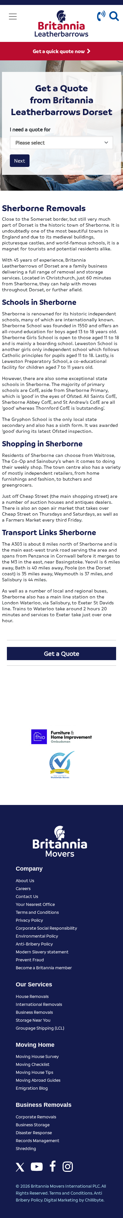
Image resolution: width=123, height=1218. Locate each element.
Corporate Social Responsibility (46, 928)
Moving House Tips (34, 1072)
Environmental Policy (37, 936)
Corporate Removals (36, 1116)
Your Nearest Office (35, 904)
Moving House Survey (37, 1056)
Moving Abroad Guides (38, 1080)
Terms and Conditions (37, 912)
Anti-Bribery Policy (34, 943)
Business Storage (33, 1124)
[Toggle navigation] (13, 16)
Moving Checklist (33, 1064)
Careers (23, 888)
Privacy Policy (29, 920)
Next (19, 160)
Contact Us (27, 896)
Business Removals (34, 1012)
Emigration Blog (32, 1088)
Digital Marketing (61, 1199)
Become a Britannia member (44, 967)
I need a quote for (30, 129)
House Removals (32, 996)
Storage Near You (33, 1020)
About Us (25, 880)
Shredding (26, 1148)
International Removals (39, 1004)
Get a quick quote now (59, 51)
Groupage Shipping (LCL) (40, 1028)
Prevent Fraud (30, 959)
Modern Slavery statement (42, 951)
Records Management (37, 1140)
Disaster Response (34, 1132)
